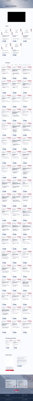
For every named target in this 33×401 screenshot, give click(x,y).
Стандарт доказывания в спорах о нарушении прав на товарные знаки (5, 314)
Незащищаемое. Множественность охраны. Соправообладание (16, 230)
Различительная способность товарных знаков (26, 87)
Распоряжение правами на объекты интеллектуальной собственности (16, 144)
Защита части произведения (26, 271)
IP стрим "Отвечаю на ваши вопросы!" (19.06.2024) (5, 327)
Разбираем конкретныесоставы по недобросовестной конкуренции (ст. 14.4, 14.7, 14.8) (27, 130)
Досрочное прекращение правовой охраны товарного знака (16, 74)
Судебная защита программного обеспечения (5, 115)
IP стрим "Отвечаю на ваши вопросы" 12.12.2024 (26, 327)
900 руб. (14, 346)
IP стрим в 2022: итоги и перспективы (15, 285)
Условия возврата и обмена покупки (25, 399)
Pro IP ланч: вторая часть (5, 299)
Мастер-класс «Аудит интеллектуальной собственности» (16, 50)
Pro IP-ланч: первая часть (26, 299)
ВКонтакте (18, 387)
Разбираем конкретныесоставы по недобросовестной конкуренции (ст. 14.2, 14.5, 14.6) (16, 201)
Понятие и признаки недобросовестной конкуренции (4, 201)
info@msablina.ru (22, 358)
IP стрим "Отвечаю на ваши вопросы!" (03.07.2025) (5, 271)
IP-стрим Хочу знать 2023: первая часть (16, 299)
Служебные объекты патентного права (25, 158)
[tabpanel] (16, 200)
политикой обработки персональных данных (9, 367)
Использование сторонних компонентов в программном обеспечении (5, 230)
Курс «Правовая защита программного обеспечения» (15, 36)
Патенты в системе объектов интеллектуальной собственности (5, 187)
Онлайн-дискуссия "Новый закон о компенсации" (5, 258)
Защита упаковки (25, 115)
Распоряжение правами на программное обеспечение (16, 115)
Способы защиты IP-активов (5, 214)
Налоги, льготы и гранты (26, 186)
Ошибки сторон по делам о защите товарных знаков (26, 285)
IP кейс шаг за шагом (15, 313)
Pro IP (18, 383)
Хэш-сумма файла (25, 101)
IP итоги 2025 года (25, 257)
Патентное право (4, 129)
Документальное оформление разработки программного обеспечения (16, 187)
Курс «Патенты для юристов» (5, 50)
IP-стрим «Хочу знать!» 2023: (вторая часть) (5, 285)
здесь (19, 363)
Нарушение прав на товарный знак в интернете (26, 73)
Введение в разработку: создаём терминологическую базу (26, 215)
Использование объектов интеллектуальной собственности (16, 172)
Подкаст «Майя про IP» (20, 385)
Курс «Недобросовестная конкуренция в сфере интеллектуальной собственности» (26, 36)
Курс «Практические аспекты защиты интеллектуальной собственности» (5, 36)
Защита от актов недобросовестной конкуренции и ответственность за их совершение (15, 130)
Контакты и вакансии (22, 397)
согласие (7, 368)
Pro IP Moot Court (15, 271)
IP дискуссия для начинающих (26, 313)
